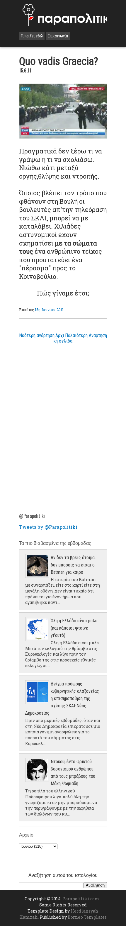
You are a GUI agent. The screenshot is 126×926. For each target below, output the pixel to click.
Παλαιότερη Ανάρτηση (86, 335)
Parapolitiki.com (80, 898)
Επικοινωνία (58, 36)
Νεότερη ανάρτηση (37, 335)
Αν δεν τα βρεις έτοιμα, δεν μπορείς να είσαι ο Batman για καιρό (73, 565)
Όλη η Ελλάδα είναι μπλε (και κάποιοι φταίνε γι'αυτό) (74, 628)
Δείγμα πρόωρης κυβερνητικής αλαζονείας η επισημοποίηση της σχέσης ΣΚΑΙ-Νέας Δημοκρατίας (62, 698)
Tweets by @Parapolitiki (48, 527)
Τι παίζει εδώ (32, 36)
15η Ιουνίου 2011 (49, 309)
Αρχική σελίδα (63, 338)
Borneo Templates (87, 917)
